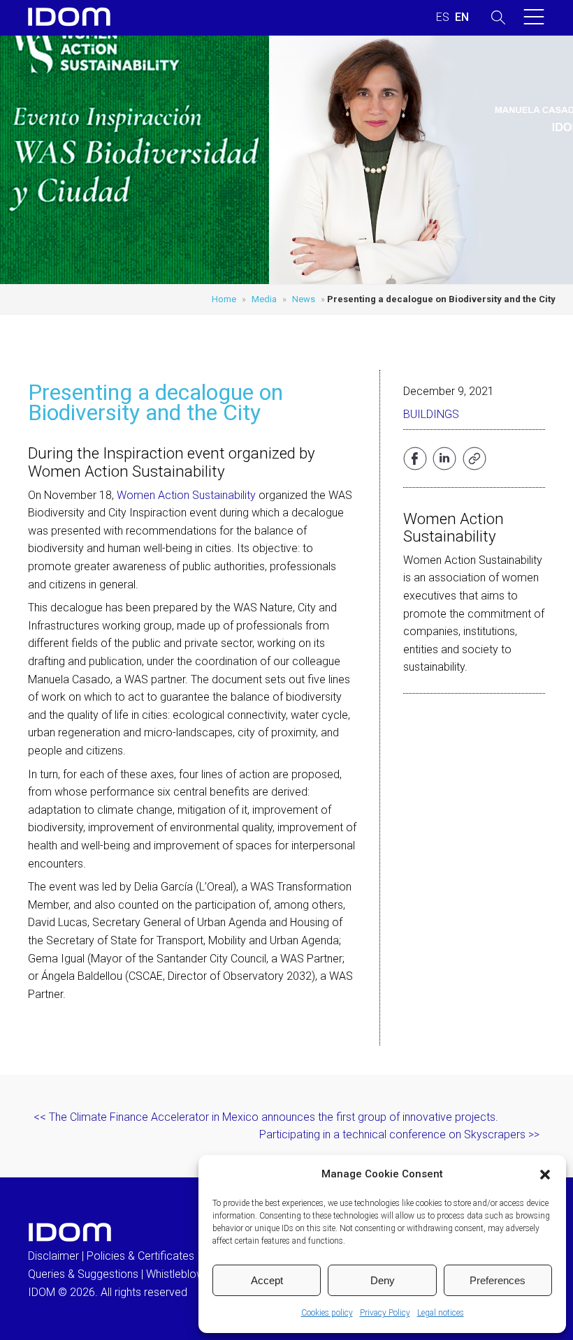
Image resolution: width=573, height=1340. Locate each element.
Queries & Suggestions (83, 1274)
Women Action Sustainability (186, 495)
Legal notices (440, 1313)
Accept (267, 1280)
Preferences (497, 1280)
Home (224, 299)
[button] (545, 1175)
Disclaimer (53, 1256)
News (303, 299)
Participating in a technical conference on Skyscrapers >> (399, 1134)
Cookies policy (327, 1313)
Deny (382, 1280)
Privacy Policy (385, 1313)
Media (264, 299)
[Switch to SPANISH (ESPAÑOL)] (442, 17)
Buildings (431, 414)
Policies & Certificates (140, 1256)
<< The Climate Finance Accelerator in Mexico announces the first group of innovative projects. (266, 1117)
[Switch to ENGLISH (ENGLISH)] (462, 17)
